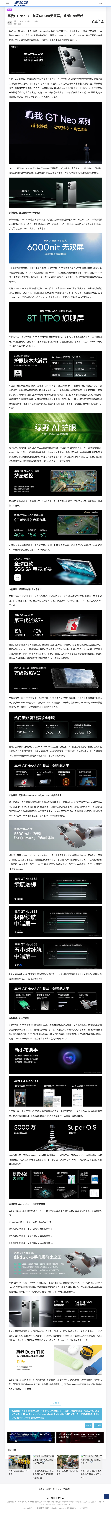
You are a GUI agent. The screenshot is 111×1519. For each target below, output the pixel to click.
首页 (15, 24)
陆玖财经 (67, 1489)
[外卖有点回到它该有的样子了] (19, 1462)
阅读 (89, 1425)
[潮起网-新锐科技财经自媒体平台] (19, 3)
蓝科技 (49, 1489)
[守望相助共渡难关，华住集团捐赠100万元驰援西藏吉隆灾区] (44, 1462)
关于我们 (51, 1498)
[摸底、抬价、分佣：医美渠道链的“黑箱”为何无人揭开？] (92, 1462)
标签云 (61, 1498)
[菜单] (7, 3)
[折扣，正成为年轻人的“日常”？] (68, 1462)
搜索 (101, 3)
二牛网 (41, 1489)
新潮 (19, 24)
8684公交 (57, 1489)
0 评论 (27, 21)
